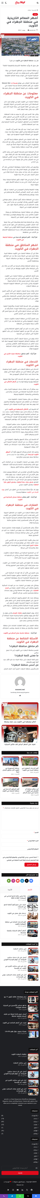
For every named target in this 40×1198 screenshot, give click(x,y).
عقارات (29, 10)
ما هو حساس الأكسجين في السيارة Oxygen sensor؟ (14, 1006)
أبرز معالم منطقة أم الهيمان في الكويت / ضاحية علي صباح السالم (30, 791)
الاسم (36, 832)
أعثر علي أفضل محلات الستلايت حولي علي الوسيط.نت (14, 976)
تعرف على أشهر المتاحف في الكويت (14, 1022)
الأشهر (30, 889)
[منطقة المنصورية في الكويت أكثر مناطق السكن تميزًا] (10, 761)
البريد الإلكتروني (32, 841)
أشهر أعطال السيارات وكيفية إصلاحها (16, 931)
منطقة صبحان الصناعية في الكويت (12, 498)
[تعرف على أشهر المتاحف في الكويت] (33, 1025)
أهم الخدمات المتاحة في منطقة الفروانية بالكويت (15, 923)
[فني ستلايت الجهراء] (33, 951)
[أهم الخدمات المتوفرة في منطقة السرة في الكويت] (29, 761)
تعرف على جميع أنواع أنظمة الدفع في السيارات (15, 905)
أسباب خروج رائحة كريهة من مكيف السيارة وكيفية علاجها (15, 1015)
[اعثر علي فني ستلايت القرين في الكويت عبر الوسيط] (33, 968)
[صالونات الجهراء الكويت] (33, 1057)
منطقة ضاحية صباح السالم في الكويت (16, 633)
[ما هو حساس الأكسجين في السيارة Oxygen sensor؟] (33, 1008)
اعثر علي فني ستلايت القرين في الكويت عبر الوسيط (15, 967)
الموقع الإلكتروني (32, 849)
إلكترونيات (34, 1116)
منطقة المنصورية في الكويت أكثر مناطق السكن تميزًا (11, 770)
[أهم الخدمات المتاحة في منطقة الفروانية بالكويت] (32, 924)
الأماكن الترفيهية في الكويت (18, 409)
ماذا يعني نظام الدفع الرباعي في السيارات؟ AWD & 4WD (15, 897)
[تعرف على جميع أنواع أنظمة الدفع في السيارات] (32, 907)
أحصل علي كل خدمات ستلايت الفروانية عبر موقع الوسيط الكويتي (15, 958)
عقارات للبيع (34, 545)
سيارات (35, 1122)
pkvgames (26, 692)
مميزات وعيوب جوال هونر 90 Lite (15, 1031)
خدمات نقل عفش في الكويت (16, 913)
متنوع (35, 1128)
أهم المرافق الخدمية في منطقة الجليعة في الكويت (10, 790)
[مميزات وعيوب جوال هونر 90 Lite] (33, 1034)
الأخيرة (10, 889)
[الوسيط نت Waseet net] (20, 2)
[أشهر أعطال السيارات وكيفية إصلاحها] (32, 933)
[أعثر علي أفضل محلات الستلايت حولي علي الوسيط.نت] (33, 977)
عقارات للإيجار (17, 613)
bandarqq (13, 692)
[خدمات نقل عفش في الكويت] (32, 916)
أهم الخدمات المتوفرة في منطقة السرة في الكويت (30, 769)
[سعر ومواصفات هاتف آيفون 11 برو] (33, 999)
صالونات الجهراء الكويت (18, 1054)
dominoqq (20, 692)
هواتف (35, 1131)
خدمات (35, 1119)
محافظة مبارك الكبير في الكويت (13, 355)
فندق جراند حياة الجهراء (25, 482)
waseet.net (32, 30)
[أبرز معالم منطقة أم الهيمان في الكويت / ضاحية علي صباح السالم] (29, 782)
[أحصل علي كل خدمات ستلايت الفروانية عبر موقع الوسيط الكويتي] (33, 960)
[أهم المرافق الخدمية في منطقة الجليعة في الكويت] (10, 782)
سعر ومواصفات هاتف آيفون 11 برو (15, 997)
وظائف (35, 1134)
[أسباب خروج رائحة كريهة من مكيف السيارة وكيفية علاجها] (33, 1016)
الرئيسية (34, 10)
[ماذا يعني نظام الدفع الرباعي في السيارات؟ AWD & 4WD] (32, 898)
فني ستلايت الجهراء (19, 949)
